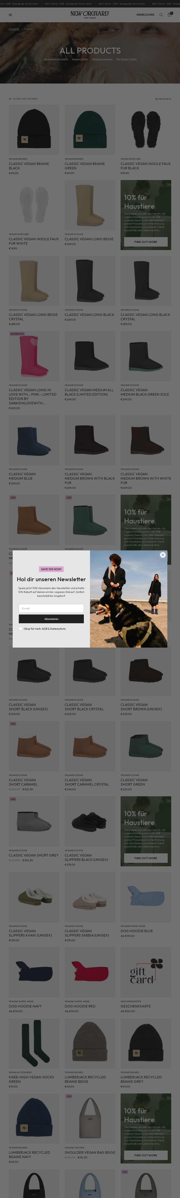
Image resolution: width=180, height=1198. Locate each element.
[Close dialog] (163, 555)
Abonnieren (51, 619)
